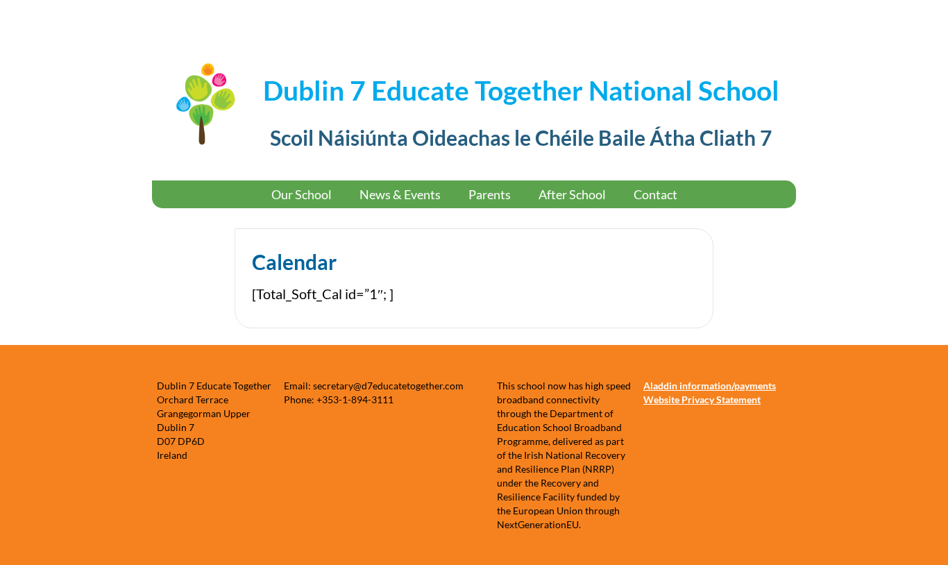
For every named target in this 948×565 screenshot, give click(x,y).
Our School (301, 194)
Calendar (294, 261)
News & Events (400, 194)
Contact (655, 194)
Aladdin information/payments (709, 385)
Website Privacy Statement (702, 399)
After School (572, 194)
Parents (489, 194)
